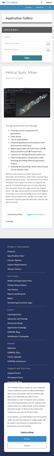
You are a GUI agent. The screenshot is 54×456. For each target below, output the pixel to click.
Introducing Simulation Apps (20, 302)
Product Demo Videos (17, 285)
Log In (28, 7)
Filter (27, 57)
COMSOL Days (14, 352)
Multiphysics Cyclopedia (18, 336)
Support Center (14, 373)
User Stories (13, 289)
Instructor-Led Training (17, 319)
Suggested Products (35, 214)
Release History (14, 269)
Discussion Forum (15, 323)
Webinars (12, 348)
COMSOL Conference (17, 361)
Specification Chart (16, 256)
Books (10, 298)
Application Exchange (17, 327)
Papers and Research (16, 294)
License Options (15, 260)
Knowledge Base (15, 382)
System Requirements (17, 264)
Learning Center (14, 314)
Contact (40, 7)
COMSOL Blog (14, 332)
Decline (27, 445)
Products (11, 251)
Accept (27, 439)
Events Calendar (15, 357)
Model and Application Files (20, 280)
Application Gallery (19, 18)
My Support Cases (15, 377)
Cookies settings (27, 432)
